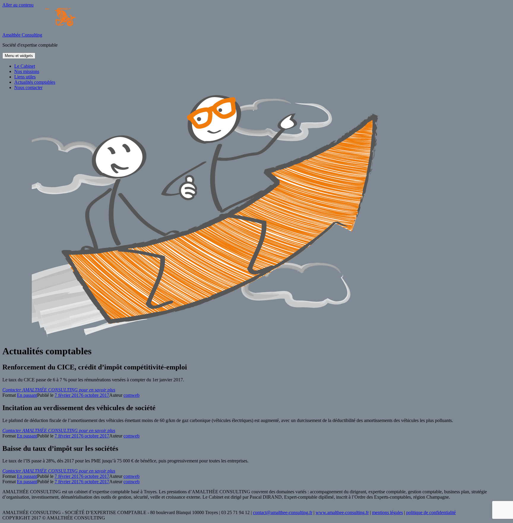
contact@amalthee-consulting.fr (282, 512)
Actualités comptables (34, 82)
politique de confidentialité (431, 512)
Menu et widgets (19, 55)
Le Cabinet (24, 66)
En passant (27, 395)
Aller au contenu (18, 4)
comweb (132, 395)
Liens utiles (25, 76)
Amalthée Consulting (22, 34)
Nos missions (26, 71)
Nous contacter (28, 87)
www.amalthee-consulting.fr (342, 512)
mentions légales (387, 512)
